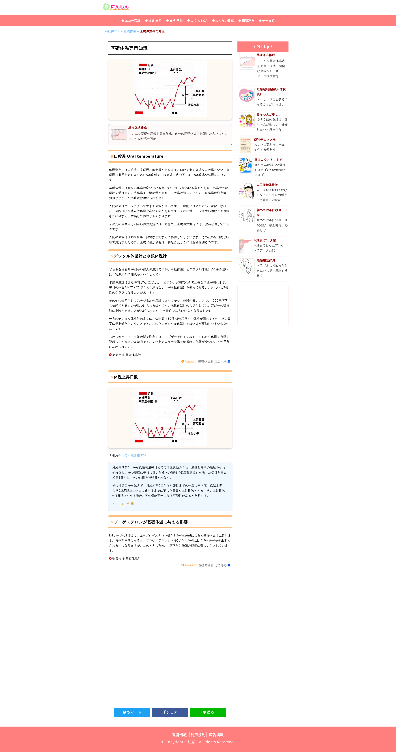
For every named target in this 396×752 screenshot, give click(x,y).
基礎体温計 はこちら (206, 361)
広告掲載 (216, 734)
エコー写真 (132, 20)
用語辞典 (248, 20)
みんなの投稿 (224, 20)
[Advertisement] (170, 597)
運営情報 (179, 734)
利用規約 (198, 734)
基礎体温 (130, 31)
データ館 (268, 20)
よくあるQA (199, 20)
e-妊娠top (112, 31)
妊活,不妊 (176, 20)
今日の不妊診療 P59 (132, 455)
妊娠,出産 (155, 20)
